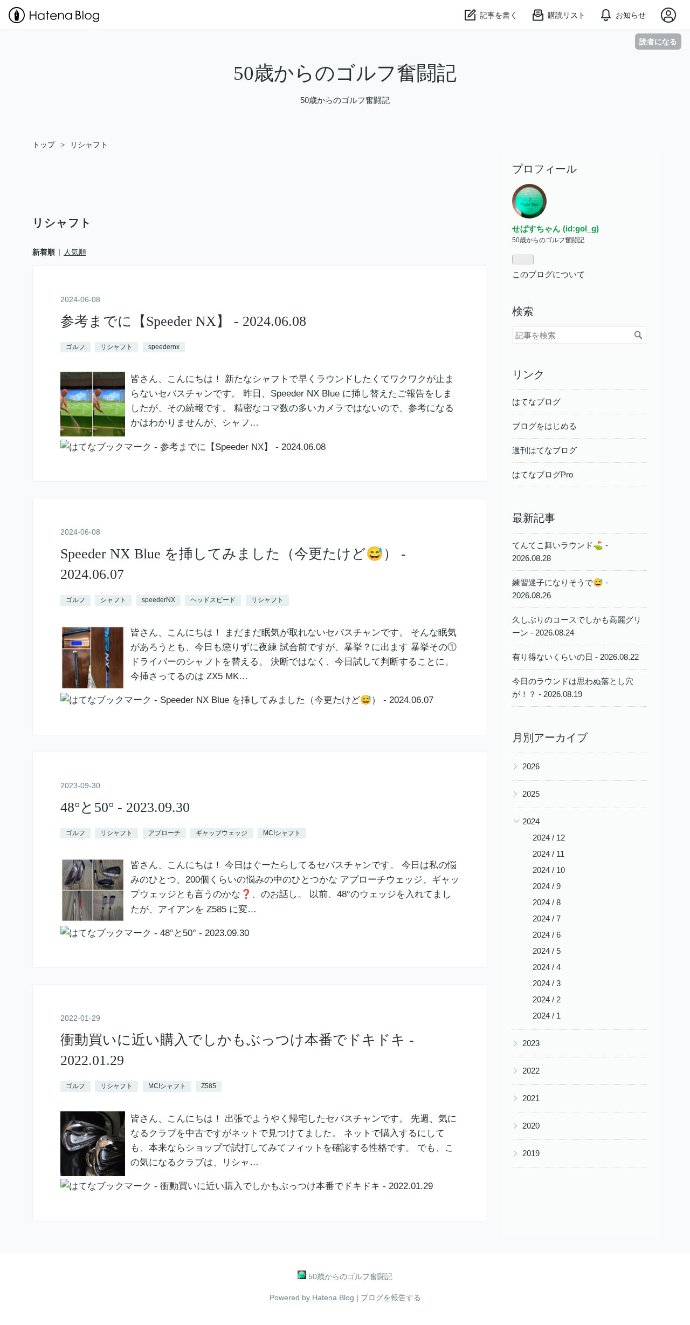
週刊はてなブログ (544, 450)
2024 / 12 (549, 837)
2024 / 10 (549, 870)
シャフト (113, 600)
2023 (531, 1043)
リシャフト (116, 347)
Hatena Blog (333, 1297)
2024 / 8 (547, 902)
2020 (531, 1125)
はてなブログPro (542, 474)
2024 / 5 (547, 950)
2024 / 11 (548, 853)
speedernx (164, 347)
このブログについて (548, 274)
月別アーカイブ (550, 737)
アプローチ (164, 833)
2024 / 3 (547, 983)
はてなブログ (536, 401)
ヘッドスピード (213, 600)
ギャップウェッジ (221, 833)
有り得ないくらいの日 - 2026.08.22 (575, 656)
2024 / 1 (547, 1015)
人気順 (75, 252)
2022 (531, 1070)
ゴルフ (75, 347)
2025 (531, 793)
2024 (531, 821)
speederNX (158, 600)
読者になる (658, 41)
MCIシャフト (282, 833)
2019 (531, 1153)
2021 (531, 1098)
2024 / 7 (547, 918)
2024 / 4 (547, 967)
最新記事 (533, 518)
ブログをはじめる (544, 426)
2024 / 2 (547, 999)
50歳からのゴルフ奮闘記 (345, 73)
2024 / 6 (547, 934)
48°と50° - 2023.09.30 (125, 807)
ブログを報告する (391, 1297)
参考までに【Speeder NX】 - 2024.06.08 (183, 321)
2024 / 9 (547, 886)
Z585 (208, 1086)
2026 (531, 766)
